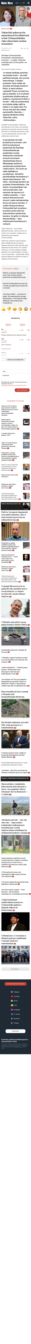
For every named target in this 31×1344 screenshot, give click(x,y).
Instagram (17, 1010)
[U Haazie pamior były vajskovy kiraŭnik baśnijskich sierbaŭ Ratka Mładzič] (15, 755)
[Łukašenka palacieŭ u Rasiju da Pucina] (15, 651)
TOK (15, 1005)
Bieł (17, 3)
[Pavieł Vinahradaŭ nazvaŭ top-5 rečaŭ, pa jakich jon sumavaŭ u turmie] (15, 764)
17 (9, 866)
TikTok (16, 1001)
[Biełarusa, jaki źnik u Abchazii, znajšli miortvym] (15, 486)
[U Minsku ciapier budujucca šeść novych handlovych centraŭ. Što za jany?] (15, 660)
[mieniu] (29, 3)
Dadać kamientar (22, 390)
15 (17, 673)
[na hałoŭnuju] (7, 3)
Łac (25, 48)
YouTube (16, 996)
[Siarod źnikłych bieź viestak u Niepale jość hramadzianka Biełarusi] (15, 704)
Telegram (17, 992)
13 (12, 876)
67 (13, 910)
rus (24, 3)
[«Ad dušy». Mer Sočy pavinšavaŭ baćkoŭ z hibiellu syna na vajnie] (15, 771)
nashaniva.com (17, 1046)
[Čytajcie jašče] (27, 269)
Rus (27, 48)
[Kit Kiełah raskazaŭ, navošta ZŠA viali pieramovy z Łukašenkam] (15, 734)
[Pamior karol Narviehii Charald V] (15, 477)
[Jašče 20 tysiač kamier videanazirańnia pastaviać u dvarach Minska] (15, 445)
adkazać (4, 332)
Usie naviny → (15, 969)
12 (15, 727)
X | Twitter (17, 1014)
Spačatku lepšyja (22, 325)
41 (11, 28)
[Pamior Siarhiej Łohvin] (15, 506)
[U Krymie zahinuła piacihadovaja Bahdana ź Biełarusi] (15, 883)
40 (28, 685)
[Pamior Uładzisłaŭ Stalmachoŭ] (15, 778)
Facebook (17, 1018)
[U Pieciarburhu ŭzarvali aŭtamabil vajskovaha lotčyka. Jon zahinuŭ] (15, 874)
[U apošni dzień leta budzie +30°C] (15, 436)
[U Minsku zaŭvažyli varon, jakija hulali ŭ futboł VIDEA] (15, 633)
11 (28, 772)
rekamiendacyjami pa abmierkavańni (13, 385)
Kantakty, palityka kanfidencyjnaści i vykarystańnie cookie (14, 1040)
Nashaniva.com (5, 50)
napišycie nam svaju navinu (16, 984)
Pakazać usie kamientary (15, 359)
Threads (16, 1023)
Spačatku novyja (8, 325)
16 (8, 652)
